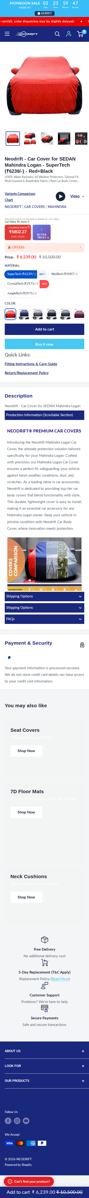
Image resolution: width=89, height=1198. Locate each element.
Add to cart (44, 329)
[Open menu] (7, 34)
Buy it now (44, 344)
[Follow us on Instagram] (17, 1121)
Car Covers (34, 207)
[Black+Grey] (51, 314)
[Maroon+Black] (79, 314)
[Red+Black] (10, 314)
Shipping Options (19, 596)
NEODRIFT (13, 207)
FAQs (10, 619)
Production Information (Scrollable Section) (39, 415)
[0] (80, 34)
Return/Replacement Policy (27, 373)
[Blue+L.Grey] (24, 314)
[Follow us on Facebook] (8, 1121)
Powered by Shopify (18, 1165)
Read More (60, 979)
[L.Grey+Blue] (38, 314)
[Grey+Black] (65, 314)
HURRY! (46, 13)
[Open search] (57, 34)
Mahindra (57, 207)
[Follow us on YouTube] (26, 1121)
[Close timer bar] (84, 4)
